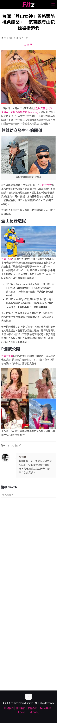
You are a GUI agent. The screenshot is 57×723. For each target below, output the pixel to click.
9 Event (21, 712)
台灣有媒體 (7, 356)
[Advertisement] (28, 531)
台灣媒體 (46, 185)
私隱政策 (32, 708)
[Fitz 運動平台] (28, 4)
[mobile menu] (53, 4)
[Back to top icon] (28, 697)
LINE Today (33, 712)
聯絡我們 (9, 708)
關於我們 (20, 708)
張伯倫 (8, 38)
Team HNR (45, 708)
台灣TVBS (6, 259)
